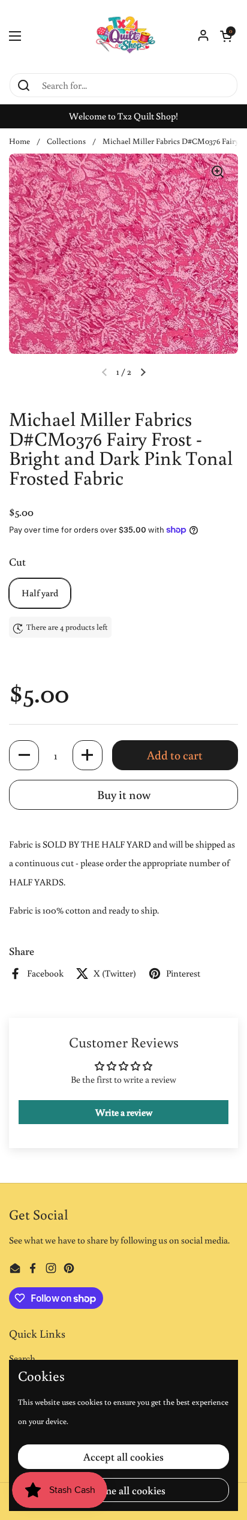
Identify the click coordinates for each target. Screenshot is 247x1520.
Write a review (123, 1112)
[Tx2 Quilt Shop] (123, 36)
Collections (66, 141)
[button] (226, 36)
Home (19, 141)
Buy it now (123, 794)
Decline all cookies (123, 1490)
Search (22, 1358)
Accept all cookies (123, 1456)
